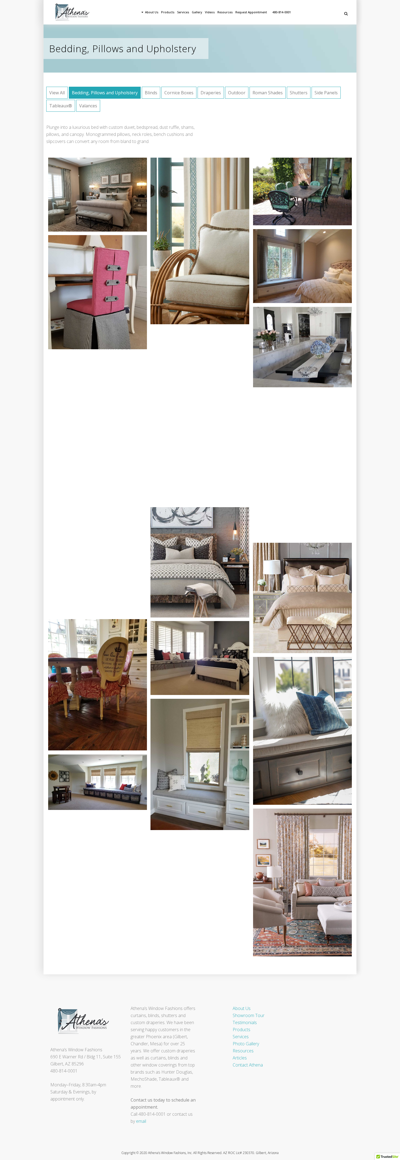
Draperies (211, 93)
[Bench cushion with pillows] (296, 731)
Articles (240, 1058)
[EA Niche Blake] (91, 561)
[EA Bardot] (296, 599)
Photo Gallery (246, 1044)
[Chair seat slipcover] (91, 686)
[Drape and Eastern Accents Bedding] (91, 195)
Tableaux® (60, 106)
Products (241, 1030)
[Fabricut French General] (296, 883)
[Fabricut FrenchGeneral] (91, 428)
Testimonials (245, 1022)
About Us (242, 1008)
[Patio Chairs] (296, 192)
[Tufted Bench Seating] (296, 348)
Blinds (151, 93)
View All (57, 93)
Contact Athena (248, 1065)
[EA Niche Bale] (193, 563)
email (141, 1121)
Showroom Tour (248, 1015)
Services (241, 1037)
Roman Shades (268, 93)
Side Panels (326, 93)
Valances (88, 106)
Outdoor (236, 93)
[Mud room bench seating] (193, 416)
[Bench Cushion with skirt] (193, 659)
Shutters (298, 93)
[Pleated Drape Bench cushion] (296, 267)
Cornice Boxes (178, 93)
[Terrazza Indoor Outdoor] (193, 242)
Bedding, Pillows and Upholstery (105, 93)
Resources (243, 1051)
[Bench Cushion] (193, 765)
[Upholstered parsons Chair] (91, 293)
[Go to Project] (103, 195)
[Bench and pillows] (91, 783)
